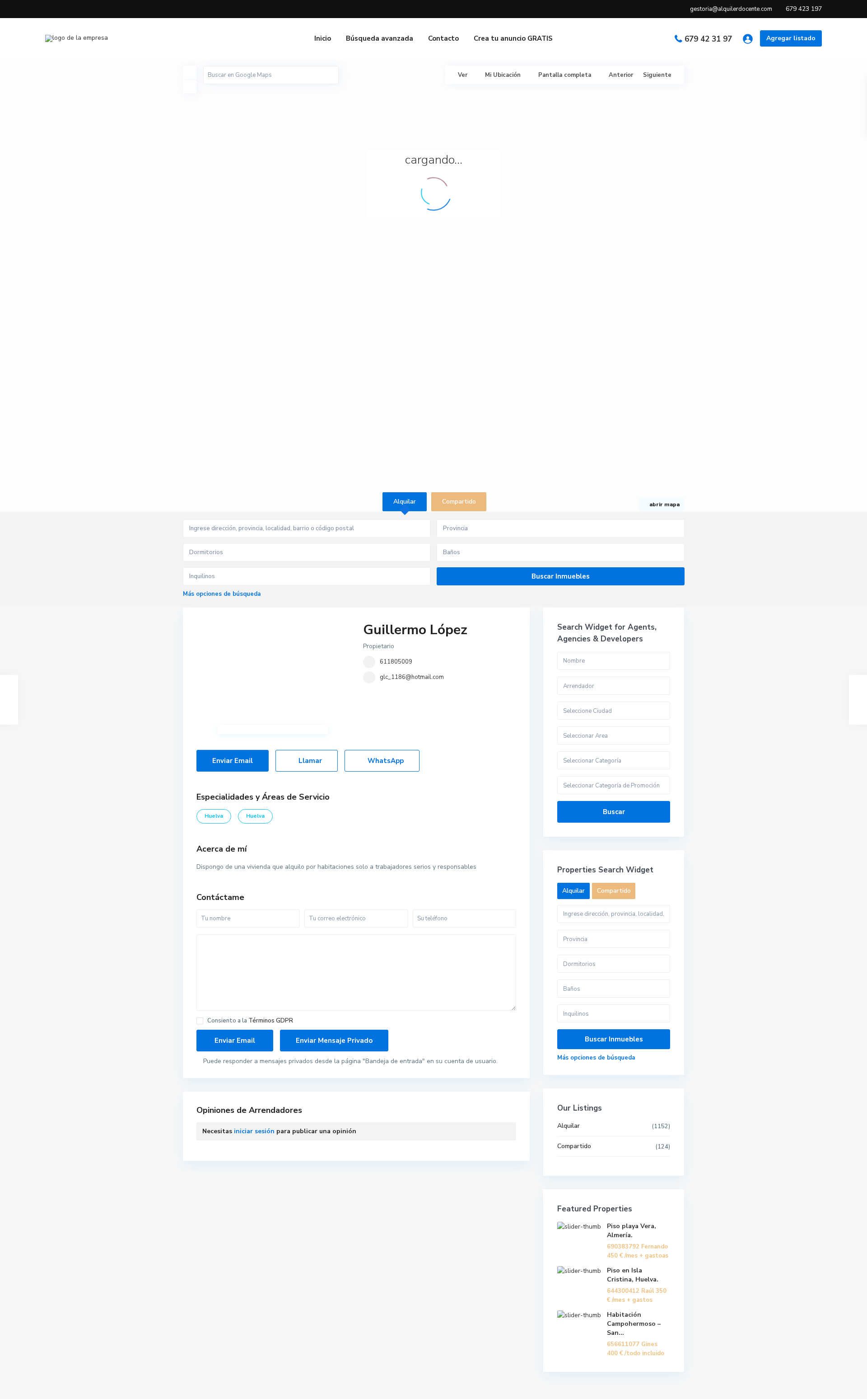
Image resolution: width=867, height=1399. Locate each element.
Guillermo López (415, 630)
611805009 (396, 662)
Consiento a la (250, 1020)
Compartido (574, 1146)
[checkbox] (199, 1020)
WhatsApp (385, 760)
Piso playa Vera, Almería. (631, 1230)
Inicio (322, 38)
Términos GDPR (270, 1021)
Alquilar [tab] (404, 501)
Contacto (443, 38)
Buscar (614, 811)
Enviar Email (232, 760)
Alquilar (568, 1125)
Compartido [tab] (459, 501)
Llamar (309, 760)
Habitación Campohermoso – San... (634, 1323)
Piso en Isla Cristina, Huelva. (632, 1275)
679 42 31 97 (708, 39)
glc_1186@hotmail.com (412, 677)
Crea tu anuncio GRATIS (513, 38)
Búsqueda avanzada (379, 38)
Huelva (214, 816)
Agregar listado (791, 38)
